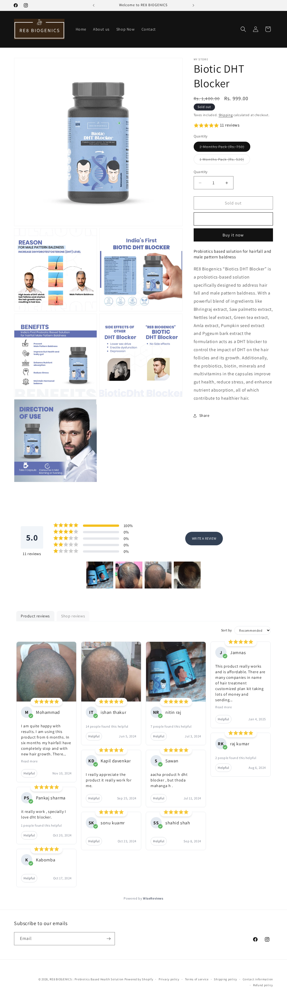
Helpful (29, 773)
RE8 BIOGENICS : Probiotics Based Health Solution (87, 979)
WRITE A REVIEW (204, 538)
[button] (243, 29)
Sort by (226, 630)
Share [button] (204, 415)
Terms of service (197, 979)
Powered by (143, 898)
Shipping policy (225, 979)
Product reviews (35, 615)
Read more (29, 761)
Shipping (226, 115)
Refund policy (263, 985)
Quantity (201, 171)
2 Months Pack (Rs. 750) (225, 148)
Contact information (258, 979)
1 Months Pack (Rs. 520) (225, 160)
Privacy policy (169, 979)
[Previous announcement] (93, 5)
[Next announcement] (193, 5)
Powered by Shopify (138, 979)
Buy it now (233, 235)
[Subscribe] (108, 938)
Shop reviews (73, 615)
